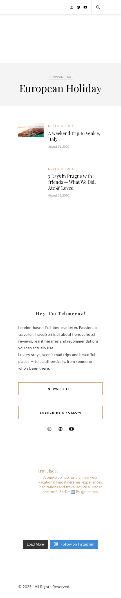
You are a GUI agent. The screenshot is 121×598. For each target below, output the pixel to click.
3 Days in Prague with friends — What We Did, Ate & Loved (72, 182)
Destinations (61, 125)
